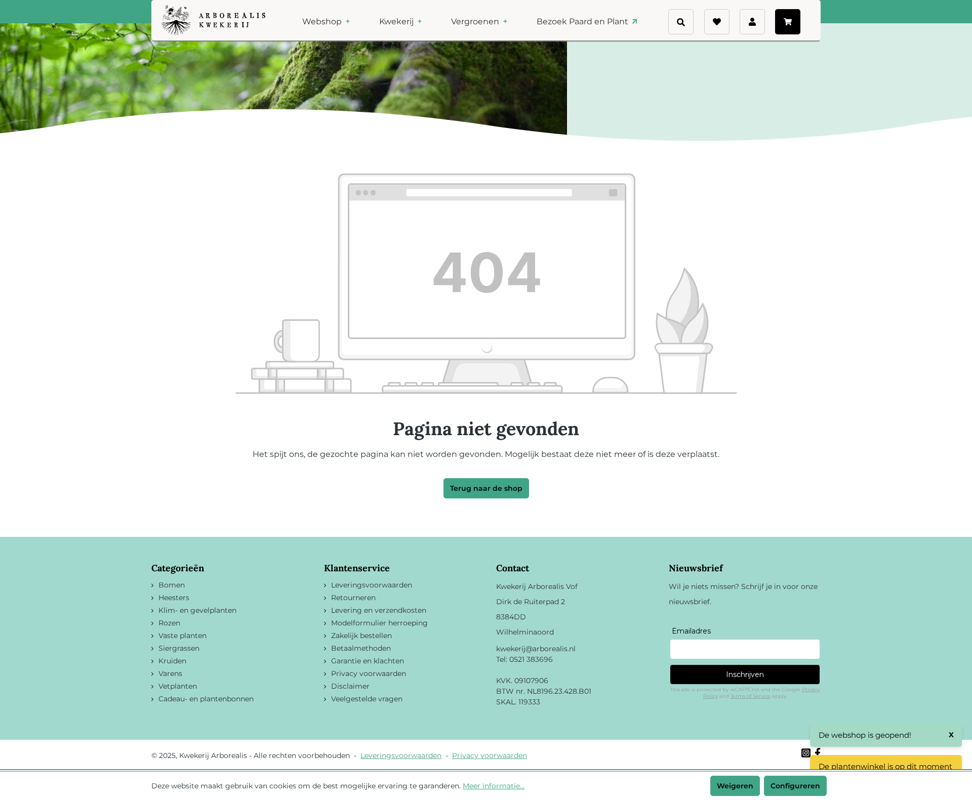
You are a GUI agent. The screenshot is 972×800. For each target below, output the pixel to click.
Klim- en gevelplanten (197, 610)
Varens (170, 673)
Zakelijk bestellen (361, 635)
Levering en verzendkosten (378, 610)
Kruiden (172, 660)
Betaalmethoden (361, 648)
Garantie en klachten (367, 660)
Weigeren (735, 785)
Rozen (169, 622)
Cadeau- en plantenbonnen (206, 698)
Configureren (795, 785)
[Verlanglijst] (717, 21)
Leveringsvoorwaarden (371, 585)
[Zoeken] (700, 35)
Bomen (171, 585)
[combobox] (698, 17)
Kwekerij (397, 21)
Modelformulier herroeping (379, 622)
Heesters (173, 597)
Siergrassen (178, 648)
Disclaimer (350, 686)
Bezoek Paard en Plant (583, 21)
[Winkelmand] (787, 21)
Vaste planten (182, 635)
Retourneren (353, 597)
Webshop (323, 21)
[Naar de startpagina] (213, 20)
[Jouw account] (752, 21)
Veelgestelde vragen (366, 698)
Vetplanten (177, 686)
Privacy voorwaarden (368, 673)
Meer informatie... (493, 785)
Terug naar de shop (486, 488)
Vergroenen (476, 21)
